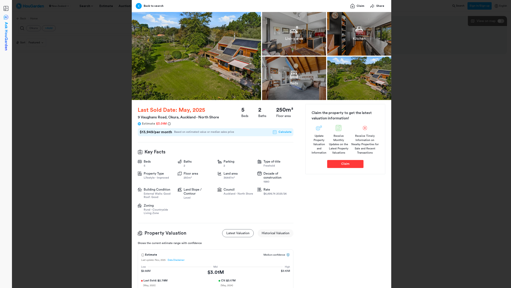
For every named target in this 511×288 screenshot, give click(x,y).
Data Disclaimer (176, 260)
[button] (196, 56)
